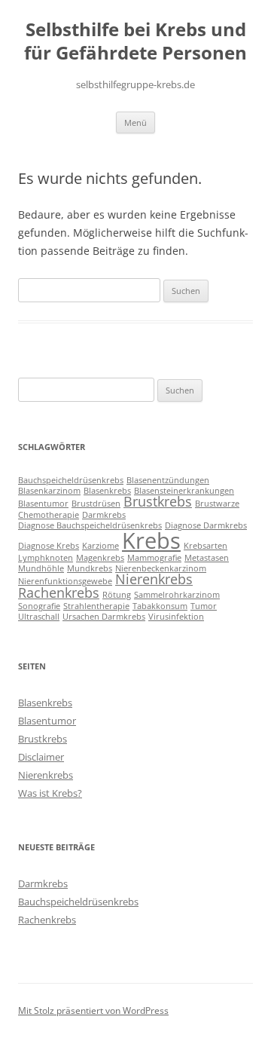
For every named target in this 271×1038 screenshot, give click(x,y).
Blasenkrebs (107, 490)
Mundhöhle (41, 568)
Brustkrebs (157, 501)
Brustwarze (217, 503)
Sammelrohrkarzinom (177, 594)
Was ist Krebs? (50, 793)
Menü (135, 122)
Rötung (116, 594)
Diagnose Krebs (48, 545)
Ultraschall (38, 616)
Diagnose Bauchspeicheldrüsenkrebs (90, 525)
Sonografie (39, 606)
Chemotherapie (48, 515)
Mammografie (154, 558)
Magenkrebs (100, 558)
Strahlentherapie (96, 606)
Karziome (100, 545)
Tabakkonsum (159, 606)
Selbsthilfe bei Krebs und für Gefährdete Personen (135, 41)
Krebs (151, 540)
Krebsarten (205, 545)
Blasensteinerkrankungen (184, 490)
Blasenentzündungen (167, 480)
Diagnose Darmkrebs (206, 525)
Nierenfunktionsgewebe (65, 581)
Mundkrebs (89, 568)
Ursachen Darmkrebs (103, 616)
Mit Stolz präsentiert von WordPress (93, 1010)
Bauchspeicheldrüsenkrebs (70, 480)
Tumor (203, 606)
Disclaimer (41, 757)
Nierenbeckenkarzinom (160, 568)
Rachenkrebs (58, 592)
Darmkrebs (104, 515)
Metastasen (206, 558)
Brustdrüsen (96, 503)
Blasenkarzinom (49, 490)
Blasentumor (43, 503)
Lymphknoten (45, 558)
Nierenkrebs (154, 579)
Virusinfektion (176, 616)
